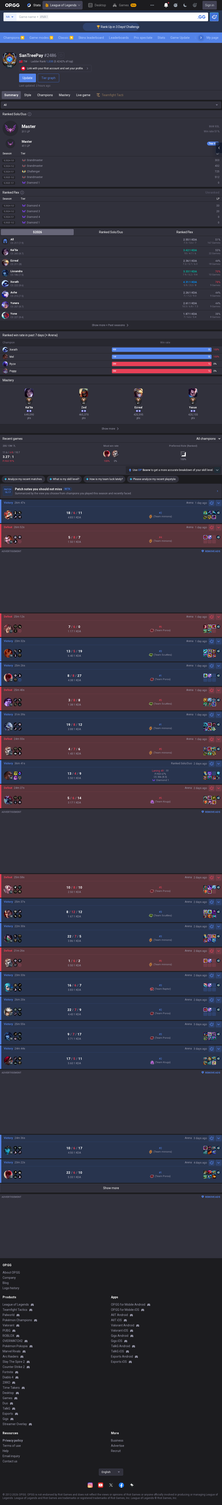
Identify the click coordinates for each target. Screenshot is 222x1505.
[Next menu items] (201, 38)
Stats (161, 38)
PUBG (6, 1330)
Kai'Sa (14, 250)
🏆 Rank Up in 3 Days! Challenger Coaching (109, 27)
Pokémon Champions (17, 1320)
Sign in (209, 5)
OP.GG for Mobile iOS (125, 1309)
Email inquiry (11, 1456)
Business (117, 1440)
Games (7, 1398)
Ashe (13, 292)
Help (6, 1451)
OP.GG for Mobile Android (128, 1304)
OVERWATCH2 (13, 1341)
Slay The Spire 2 (14, 1361)
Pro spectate (143, 38)
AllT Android (119, 1315)
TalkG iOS (117, 1351)
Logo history (11, 1288)
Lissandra (16, 271)
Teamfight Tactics (15, 1309)
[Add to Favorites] (61, 55)
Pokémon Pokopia (15, 1346)
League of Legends (63, 5)
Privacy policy (13, 1440)
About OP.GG (11, 1272)
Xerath (14, 281)
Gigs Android (119, 1335)
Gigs (5, 1419)
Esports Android (122, 1356)
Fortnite (8, 1372)
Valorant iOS (119, 1330)
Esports (8, 1413)
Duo (5, 1403)
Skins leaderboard (91, 38)
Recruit (116, 1451)
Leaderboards (119, 38)
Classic (65, 38)
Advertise (117, 1445)
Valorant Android (122, 1325)
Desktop (8, 1393)
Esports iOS (119, 1361)
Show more (111, 1188)
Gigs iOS (116, 1341)
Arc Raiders (10, 1356)
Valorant (8, 1325)
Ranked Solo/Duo (111, 232)
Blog (6, 1283)
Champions (13, 38)
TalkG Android (120, 1346)
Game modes (40, 38)
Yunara (14, 303)
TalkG (6, 1408)
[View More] (152, 5)
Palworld (9, 1315)
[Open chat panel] (218, 148)
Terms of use (12, 1445)
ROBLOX (8, 1335)
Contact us (10, 1461)
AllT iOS (116, 1320)
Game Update (180, 38)
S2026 (37, 232)
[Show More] (166, 5)
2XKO (6, 1382)
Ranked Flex (184, 232)
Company (9, 1277)
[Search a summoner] (201, 17)
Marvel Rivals (12, 1351)
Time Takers (11, 1387)
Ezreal (14, 260)
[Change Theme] (185, 5)
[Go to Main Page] (12, 5)
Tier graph (48, 78)
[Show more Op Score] (217, 470)
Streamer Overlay (15, 1424)
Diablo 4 (8, 1377)
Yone (13, 313)
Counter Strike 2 (14, 1367)
